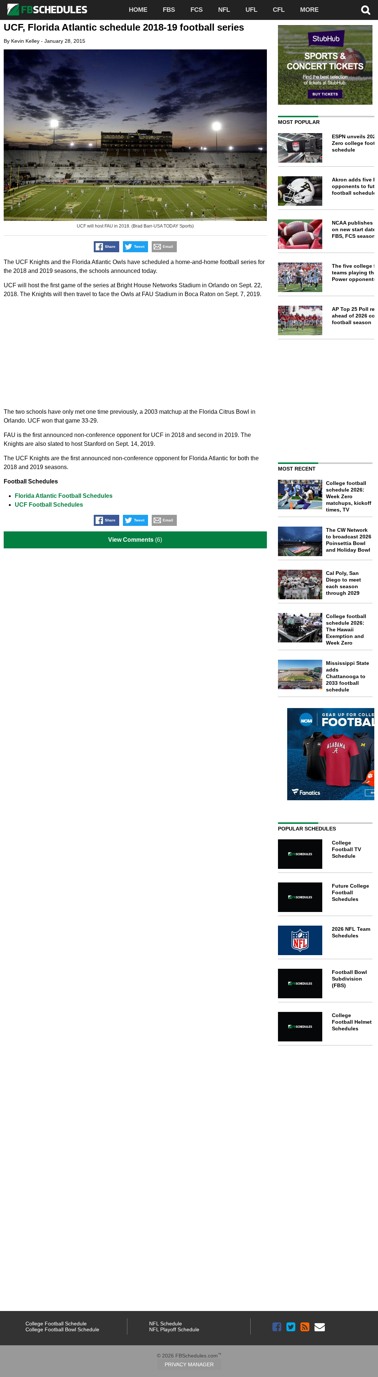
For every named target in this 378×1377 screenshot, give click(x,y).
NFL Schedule (165, 1323)
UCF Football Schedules (49, 505)
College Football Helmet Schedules (352, 1021)
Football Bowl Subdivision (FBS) (349, 978)
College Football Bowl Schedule (62, 1329)
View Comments (131, 540)
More (309, 9)
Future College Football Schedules (350, 892)
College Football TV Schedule (346, 849)
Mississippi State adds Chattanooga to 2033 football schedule (347, 676)
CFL (279, 9)
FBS (169, 9)
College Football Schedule (56, 1323)
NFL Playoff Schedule (174, 1329)
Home (138, 9)
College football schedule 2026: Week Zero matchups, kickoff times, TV (348, 496)
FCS (196, 9)
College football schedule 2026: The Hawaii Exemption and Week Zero (346, 629)
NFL (224, 9)
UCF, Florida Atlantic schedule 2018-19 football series (124, 27)
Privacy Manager (189, 1364)
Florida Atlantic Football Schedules (64, 496)
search (365, 10)
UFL (251, 9)
